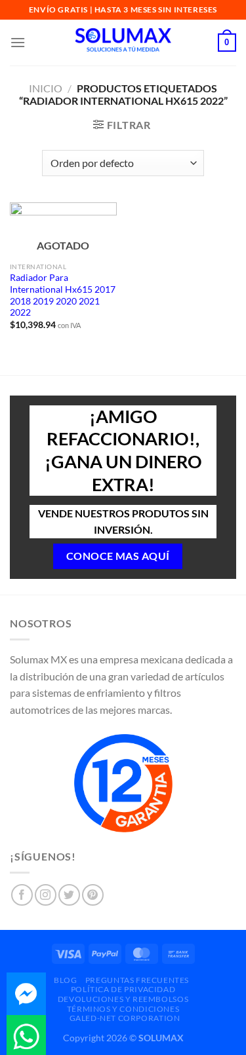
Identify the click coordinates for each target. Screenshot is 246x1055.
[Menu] (18, 42)
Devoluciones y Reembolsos (123, 999)
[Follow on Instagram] (45, 895)
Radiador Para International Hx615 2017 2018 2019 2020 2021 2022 (62, 295)
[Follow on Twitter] (69, 895)
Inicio (45, 88)
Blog (65, 980)
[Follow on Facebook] (22, 895)
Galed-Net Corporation (125, 1018)
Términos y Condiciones (123, 1009)
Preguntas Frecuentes (137, 980)
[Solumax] (123, 42)
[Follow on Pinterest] (93, 895)
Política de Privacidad (123, 989)
